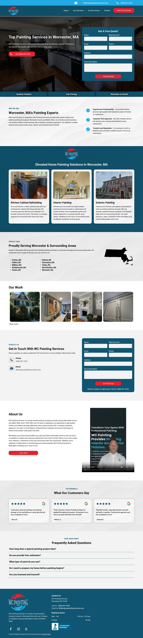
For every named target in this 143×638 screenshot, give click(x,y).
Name (86, 35)
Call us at (65, 582)
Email (86, 44)
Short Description (90, 62)
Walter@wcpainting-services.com (28, 370)
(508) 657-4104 (21, 361)
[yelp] (26, 629)
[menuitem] (67, 10)
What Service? (114, 35)
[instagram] (18, 629)
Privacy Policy (46, 634)
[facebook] (11, 629)
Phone (111, 44)
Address (87, 53)
